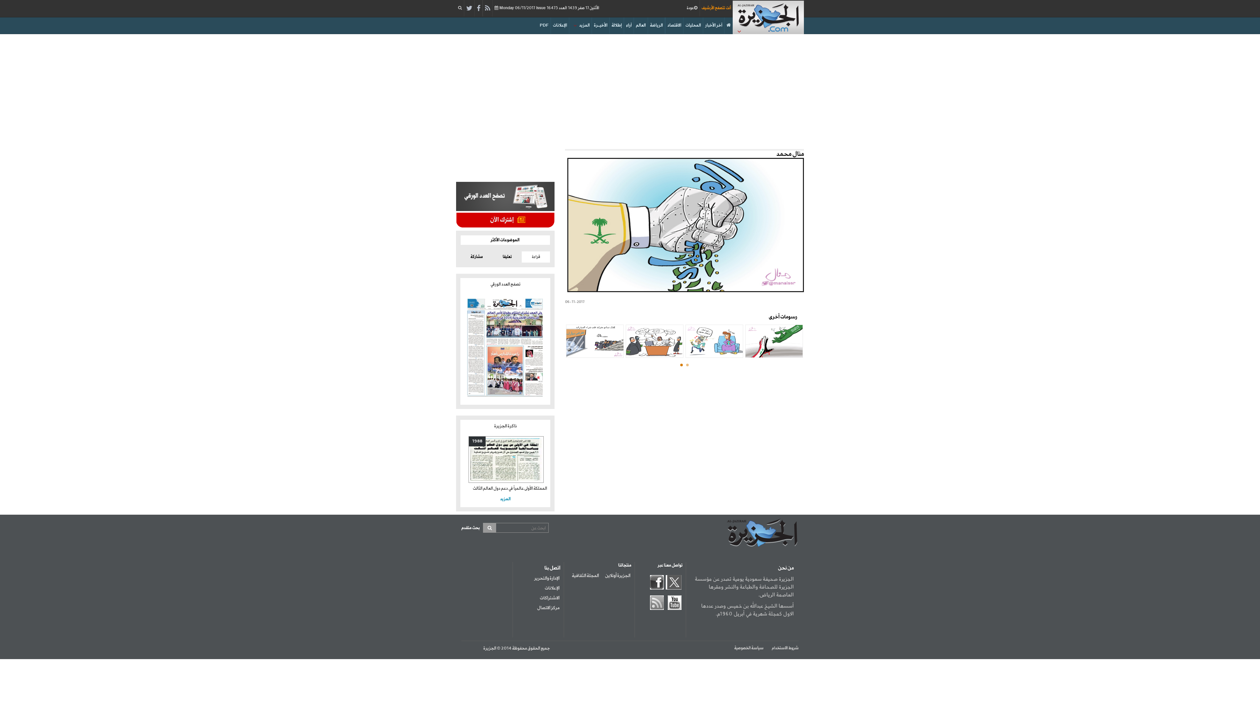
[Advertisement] (630, 90)
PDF (544, 25)
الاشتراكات (549, 598)
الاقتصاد (674, 25)
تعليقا (507, 257)
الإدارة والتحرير (546, 578)
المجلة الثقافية (585, 575)
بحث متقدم (470, 528)
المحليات (693, 25)
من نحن (786, 568)
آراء (629, 25)
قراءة (536, 257)
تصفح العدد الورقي (505, 284)
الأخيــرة (600, 25)
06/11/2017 (548, 8)
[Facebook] (478, 8)
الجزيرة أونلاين (617, 575)
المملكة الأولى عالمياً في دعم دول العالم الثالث (510, 488)
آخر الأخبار (713, 25)
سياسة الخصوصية (749, 648)
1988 (477, 441)
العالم (641, 25)
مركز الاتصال (548, 608)
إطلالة (617, 25)
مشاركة (477, 257)
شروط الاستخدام (785, 648)
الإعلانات (560, 25)
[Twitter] (469, 8)
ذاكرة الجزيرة (505, 426)
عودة (690, 8)
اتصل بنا (552, 568)
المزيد (584, 25)
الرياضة (656, 25)
